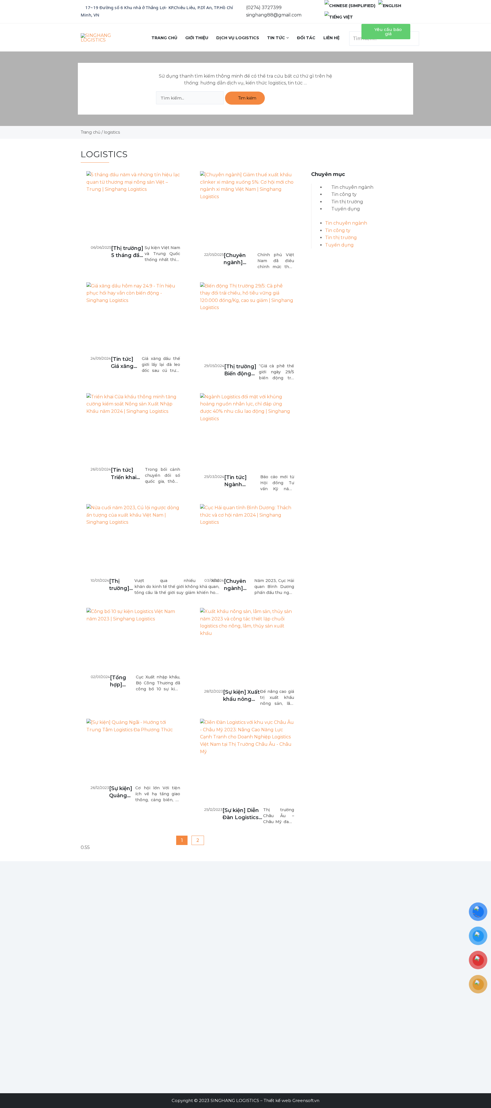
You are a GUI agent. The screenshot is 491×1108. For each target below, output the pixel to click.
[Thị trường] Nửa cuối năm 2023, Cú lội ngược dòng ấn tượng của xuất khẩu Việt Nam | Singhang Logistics (121, 585)
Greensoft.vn (305, 1100)
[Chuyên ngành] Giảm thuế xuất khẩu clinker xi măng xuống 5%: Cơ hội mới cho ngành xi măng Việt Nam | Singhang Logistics (240, 259)
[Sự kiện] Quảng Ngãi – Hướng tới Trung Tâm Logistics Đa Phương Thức (121, 792)
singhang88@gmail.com (273, 15)
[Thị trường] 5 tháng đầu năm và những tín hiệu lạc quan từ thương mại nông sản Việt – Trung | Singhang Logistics (127, 252)
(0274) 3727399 (264, 7)
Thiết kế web (277, 1100)
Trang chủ (90, 132)
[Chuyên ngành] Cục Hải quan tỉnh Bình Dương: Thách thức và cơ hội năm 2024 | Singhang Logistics (237, 585)
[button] (354, 27)
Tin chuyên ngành (352, 187)
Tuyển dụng (345, 209)
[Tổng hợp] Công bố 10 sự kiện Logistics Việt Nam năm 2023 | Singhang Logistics (122, 681)
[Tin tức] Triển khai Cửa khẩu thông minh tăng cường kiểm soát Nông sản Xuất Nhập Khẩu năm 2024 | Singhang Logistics (126, 474)
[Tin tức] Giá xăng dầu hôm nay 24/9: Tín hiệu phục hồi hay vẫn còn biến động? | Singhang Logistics (123, 363)
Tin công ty (344, 194)
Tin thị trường (347, 201)
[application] (287, 38)
